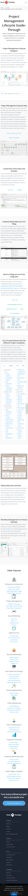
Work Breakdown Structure (9, 412)
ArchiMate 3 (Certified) (14, 587)
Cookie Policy (15, 892)
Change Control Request (20, 414)
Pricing (8, 831)
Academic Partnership (11, 880)
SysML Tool (14, 621)
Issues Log (20, 410)
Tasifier (8, 529)
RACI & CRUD (14, 748)
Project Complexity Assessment (9, 388)
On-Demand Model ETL (14, 761)
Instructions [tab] (10, 190)
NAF (14, 589)
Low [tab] (17, 365)
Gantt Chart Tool (14, 780)
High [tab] (4, 365)
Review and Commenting (14, 731)
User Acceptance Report (21, 424)
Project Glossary (14, 759)
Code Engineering (14, 706)
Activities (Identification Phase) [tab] (14, 133)
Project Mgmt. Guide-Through (14, 606)
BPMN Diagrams (14, 657)
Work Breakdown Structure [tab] (15, 304)
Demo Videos (9, 860)
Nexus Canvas (14, 641)
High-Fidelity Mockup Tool (14, 682)
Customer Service (10, 847)
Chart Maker (14, 695)
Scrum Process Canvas (14, 637)
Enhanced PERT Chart (14, 774)
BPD (8, 288)
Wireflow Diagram (14, 676)
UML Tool (14, 619)
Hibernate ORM (14, 712)
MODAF (18, 589)
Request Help (9, 844)
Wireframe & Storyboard (14, 674)
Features (7, 7)
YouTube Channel (10, 877)
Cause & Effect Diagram (14, 778)
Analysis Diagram (14, 746)
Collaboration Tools (14, 727)
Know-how (9, 857)
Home (2, 7)
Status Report (21, 394)
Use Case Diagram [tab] (15, 313)
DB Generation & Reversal (14, 710)
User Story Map (14, 636)
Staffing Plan (9, 422)
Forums (8, 842)
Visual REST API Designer (14, 708)
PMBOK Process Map (14, 604)
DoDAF (10, 589)
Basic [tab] (23, 365)
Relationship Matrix (14, 744)
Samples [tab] (19, 190)
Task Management (14, 729)
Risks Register (21, 408)
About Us (8, 872)
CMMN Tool (14, 663)
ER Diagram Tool (13, 623)
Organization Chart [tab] (11, 309)
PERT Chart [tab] (15, 300)
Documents (9, 865)
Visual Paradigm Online (12, 834)
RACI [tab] (22, 309)
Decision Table (14, 659)
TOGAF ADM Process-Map (14, 593)
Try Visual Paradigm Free (14, 803)
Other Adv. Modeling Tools (14, 763)
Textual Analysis (14, 742)
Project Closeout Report (20, 435)
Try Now (8, 829)
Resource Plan (9, 420)
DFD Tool (14, 625)
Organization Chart (6, 286)
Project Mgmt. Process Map (14, 608)
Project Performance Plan (9, 428)
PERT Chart (13, 288)
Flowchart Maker (14, 693)
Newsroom (9, 875)
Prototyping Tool (14, 678)
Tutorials (8, 862)
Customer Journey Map (14, 680)
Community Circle (10, 854)
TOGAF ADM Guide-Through (14, 591)
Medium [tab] (11, 365)
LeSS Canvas (14, 640)
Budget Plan (9, 424)
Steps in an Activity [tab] (14, 137)
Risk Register (9, 438)
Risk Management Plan (9, 434)
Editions (8, 826)
